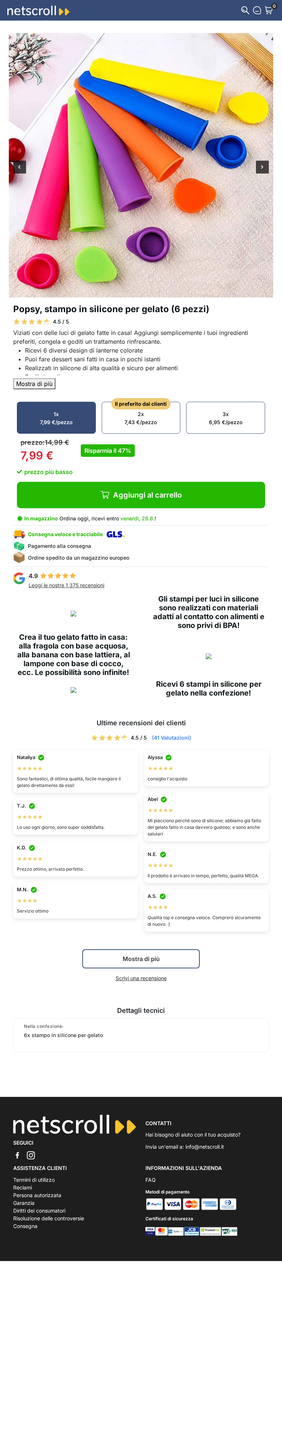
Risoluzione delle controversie (48, 1218)
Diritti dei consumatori (39, 1210)
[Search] (245, 10)
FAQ (150, 1180)
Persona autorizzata (37, 1195)
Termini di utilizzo (34, 1180)
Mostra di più (34, 383)
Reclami (22, 1187)
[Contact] (257, 10)
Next (262, 168)
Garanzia (24, 1203)
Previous (19, 168)
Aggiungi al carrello (147, 495)
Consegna (25, 1226)
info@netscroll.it (204, 1147)
